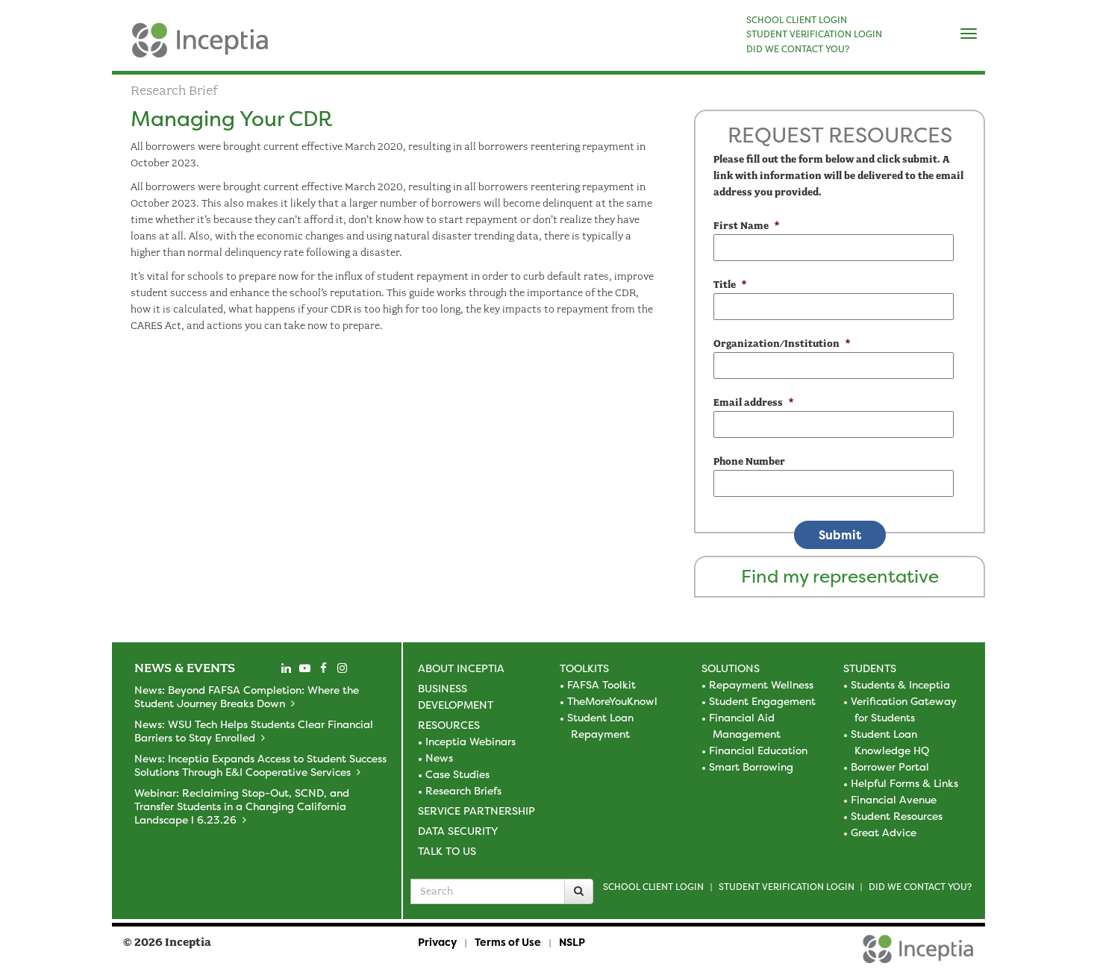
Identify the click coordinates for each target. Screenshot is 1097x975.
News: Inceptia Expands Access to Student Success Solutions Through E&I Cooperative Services (260, 765)
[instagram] (341, 668)
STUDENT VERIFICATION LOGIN (814, 34)
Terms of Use (508, 942)
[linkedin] (285, 668)
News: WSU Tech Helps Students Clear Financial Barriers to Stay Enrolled (253, 730)
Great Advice (883, 832)
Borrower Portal (890, 766)
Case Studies (457, 774)
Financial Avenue (894, 799)
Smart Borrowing (751, 766)
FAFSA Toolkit (601, 684)
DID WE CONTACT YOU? (797, 49)
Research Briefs (463, 790)
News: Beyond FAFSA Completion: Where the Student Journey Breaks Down (246, 696)
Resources (449, 725)
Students (869, 668)
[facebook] (323, 668)
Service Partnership (476, 810)
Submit (840, 535)
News (439, 757)
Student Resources (897, 816)
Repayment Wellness (761, 684)
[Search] (578, 891)
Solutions (730, 668)
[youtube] (304, 668)
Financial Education (758, 750)
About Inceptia (461, 668)
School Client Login (653, 886)
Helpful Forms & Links (904, 783)
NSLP (572, 942)
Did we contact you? (920, 886)
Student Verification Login (786, 886)
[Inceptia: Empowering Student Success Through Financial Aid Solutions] (125, 48)
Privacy (437, 942)
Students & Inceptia (900, 684)
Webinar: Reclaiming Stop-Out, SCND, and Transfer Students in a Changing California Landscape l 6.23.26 (241, 806)
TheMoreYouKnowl (612, 701)
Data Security (458, 831)
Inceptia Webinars (470, 741)
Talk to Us (447, 851)
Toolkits (584, 668)
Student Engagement (762, 701)
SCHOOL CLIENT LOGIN (796, 20)
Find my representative (840, 576)
